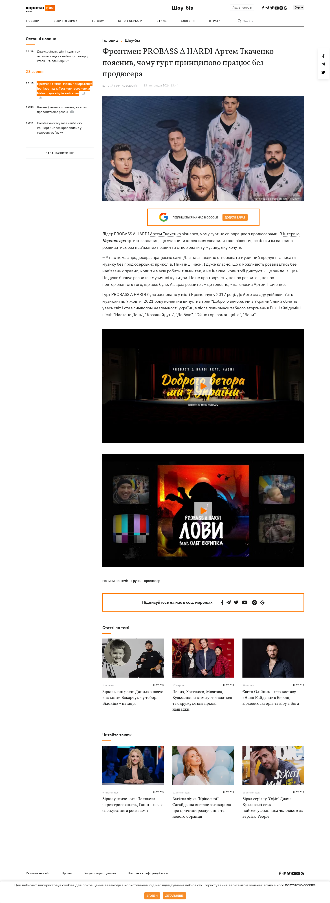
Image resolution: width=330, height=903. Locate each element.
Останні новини (41, 38)
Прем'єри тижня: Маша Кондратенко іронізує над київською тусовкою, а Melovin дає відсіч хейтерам (64, 88)
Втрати (215, 20)
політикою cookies (300, 885)
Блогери (188, 20)
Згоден (152, 896)
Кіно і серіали (130, 20)
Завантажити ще (60, 153)
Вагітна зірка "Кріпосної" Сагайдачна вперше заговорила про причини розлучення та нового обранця (201, 807)
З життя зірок (65, 20)
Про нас (67, 873)
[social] (222, 602)
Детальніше (174, 896)
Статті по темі (115, 627)
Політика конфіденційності (148, 873)
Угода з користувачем (100, 873)
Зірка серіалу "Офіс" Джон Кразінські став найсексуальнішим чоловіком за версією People (272, 807)
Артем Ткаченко (165, 233)
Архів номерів (242, 7)
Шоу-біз (182, 7)
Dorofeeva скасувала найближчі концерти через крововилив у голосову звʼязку (60, 127)
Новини (33, 20)
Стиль (162, 20)
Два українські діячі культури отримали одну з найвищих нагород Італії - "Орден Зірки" (63, 56)
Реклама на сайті (38, 873)
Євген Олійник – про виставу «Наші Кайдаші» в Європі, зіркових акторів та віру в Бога (270, 698)
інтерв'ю (291, 233)
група (136, 581)
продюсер (152, 581)
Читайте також (117, 734)
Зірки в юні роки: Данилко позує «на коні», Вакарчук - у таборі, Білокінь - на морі (132, 698)
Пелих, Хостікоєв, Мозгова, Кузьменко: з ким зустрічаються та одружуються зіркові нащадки (202, 700)
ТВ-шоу (98, 20)
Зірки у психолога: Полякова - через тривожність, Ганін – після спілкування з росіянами (132, 805)
